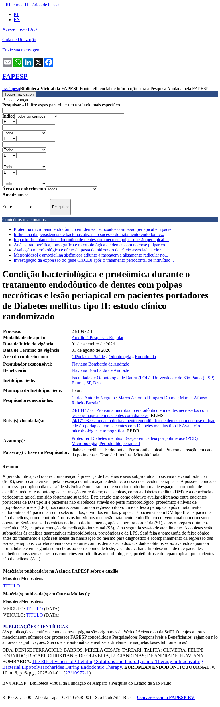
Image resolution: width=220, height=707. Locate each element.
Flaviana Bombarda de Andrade (100, 364)
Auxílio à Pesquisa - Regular (97, 337)
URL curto (12, 4)
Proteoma (80, 438)
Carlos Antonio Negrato (93, 397)
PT (16, 14)
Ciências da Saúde (88, 356)
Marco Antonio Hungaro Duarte (147, 397)
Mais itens (12, 578)
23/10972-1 (77, 673)
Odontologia (120, 356)
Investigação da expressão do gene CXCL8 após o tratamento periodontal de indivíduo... (94, 260)
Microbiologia (84, 443)
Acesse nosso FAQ (19, 29)
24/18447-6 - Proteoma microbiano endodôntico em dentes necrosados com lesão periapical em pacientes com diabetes (140, 413)
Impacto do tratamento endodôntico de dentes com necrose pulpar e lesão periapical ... (91, 239)
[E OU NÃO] (9, 121)
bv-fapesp (11, 88)
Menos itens (32, 578)
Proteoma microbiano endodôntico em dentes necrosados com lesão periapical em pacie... (94, 229)
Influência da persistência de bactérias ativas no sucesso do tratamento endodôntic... (89, 234)
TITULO (11, 585)
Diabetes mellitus (106, 438)
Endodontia (145, 356)
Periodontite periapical (119, 443)
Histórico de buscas (42, 4)
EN (17, 19)
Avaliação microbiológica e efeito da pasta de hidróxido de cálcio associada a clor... (89, 249)
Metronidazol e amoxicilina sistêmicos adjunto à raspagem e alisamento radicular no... (91, 255)
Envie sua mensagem (21, 49)
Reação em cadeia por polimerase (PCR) (161, 438)
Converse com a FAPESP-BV (166, 697)
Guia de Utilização (19, 39)
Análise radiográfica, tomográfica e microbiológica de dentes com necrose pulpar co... (91, 244)
